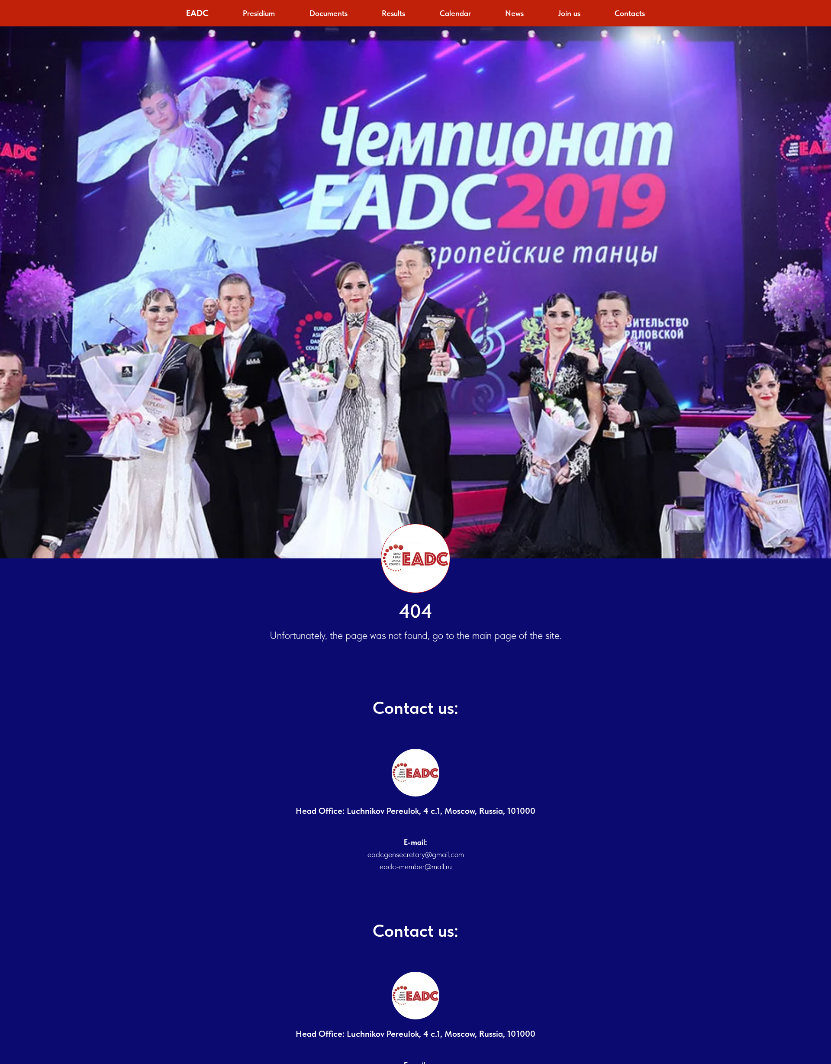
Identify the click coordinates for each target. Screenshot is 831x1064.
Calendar (455, 13)
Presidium (259, 13)
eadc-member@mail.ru (416, 866)
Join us (569, 13)
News (514, 13)
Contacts (630, 13)
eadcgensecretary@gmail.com (415, 854)
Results (393, 13)
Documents (328, 13)
